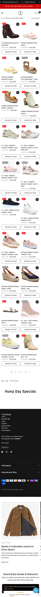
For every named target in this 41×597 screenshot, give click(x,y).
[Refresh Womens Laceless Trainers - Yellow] (10, 343)
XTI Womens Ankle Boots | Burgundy (10, 44)
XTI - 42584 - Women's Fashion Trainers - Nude (9, 253)
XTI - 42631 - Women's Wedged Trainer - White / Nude (29, 184)
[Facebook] (3, 452)
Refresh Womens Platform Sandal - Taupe (29, 78)
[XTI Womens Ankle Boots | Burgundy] (10, 31)
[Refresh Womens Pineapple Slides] (10, 65)
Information (6, 465)
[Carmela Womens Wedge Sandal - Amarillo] (10, 96)
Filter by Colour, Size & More (13, 18)
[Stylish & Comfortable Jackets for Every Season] (20, 521)
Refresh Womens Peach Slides (29, 44)
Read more (5, 562)
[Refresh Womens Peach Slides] (30, 31)
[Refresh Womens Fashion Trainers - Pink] (30, 240)
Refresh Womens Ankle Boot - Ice (29, 356)
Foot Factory (7, 414)
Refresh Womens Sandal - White (10, 322)
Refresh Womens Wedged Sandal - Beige (10, 287)
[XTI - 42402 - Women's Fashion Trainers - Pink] (10, 167)
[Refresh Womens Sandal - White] (10, 309)
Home (2, 381)
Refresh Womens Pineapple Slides (7, 78)
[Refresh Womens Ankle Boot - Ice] (30, 343)
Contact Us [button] (5, 447)
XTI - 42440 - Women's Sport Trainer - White (30, 219)
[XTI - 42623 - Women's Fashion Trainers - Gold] (10, 133)
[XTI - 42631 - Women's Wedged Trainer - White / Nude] (30, 170)
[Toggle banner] (37, 6)
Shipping (11, 588)
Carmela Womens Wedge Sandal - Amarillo (9, 107)
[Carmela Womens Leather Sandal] (30, 99)
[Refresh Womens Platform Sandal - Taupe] (30, 65)
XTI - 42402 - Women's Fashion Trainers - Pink (9, 177)
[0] (38, 13)
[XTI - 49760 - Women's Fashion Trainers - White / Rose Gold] (30, 133)
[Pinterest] (12, 452)
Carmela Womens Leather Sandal (29, 112)
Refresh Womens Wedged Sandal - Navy (30, 287)
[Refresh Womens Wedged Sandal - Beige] (10, 274)
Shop (7, 381)
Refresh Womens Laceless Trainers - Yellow (10, 356)
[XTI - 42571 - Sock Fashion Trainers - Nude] (30, 309)
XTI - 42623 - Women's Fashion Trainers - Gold (9, 146)
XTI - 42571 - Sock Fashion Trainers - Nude (29, 322)
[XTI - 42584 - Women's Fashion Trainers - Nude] (10, 240)
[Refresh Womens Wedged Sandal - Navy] (30, 274)
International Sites (9, 472)
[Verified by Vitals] (11, 591)
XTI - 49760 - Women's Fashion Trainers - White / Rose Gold (29, 147)
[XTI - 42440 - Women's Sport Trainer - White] (30, 206)
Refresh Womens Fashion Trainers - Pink (29, 253)
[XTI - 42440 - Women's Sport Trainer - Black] (10, 202)
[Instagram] (8, 452)
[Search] (35, 13)
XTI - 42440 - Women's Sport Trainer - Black (10, 211)
